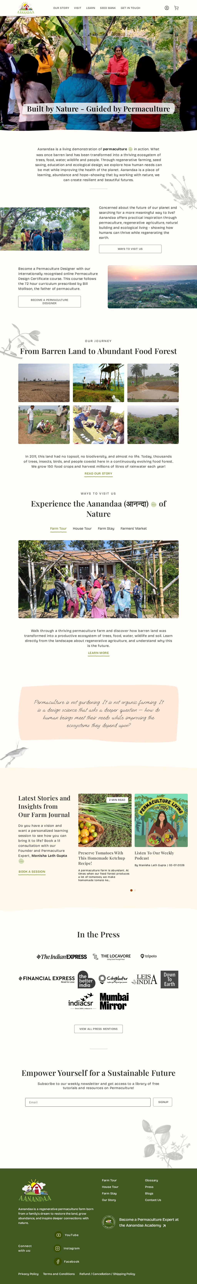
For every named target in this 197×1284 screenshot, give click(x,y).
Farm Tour (109, 1180)
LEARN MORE (98, 653)
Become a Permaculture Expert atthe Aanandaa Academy (149, 1222)
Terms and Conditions (59, 1274)
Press (149, 1187)
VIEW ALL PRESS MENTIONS (98, 1029)
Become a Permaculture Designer (49, 301)
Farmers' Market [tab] (134, 528)
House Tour (110, 1187)
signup (163, 1102)
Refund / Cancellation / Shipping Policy (107, 1274)
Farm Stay (109, 1193)
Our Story (109, 1200)
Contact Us (153, 1200)
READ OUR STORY (98, 473)
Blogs (149, 1193)
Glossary (151, 1180)
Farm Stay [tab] (106, 528)
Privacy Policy (28, 1274)
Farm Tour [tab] (58, 528)
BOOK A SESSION (32, 871)
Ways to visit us (130, 249)
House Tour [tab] (82, 528)
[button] (176, 8)
